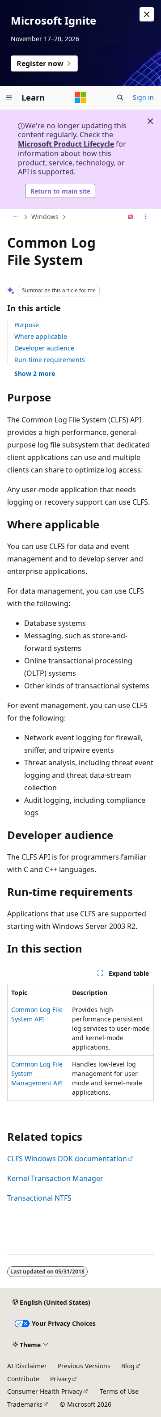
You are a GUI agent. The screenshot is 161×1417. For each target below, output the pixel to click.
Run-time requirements (49, 359)
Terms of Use (119, 1391)
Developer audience (44, 348)
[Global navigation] (9, 97)
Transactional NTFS (39, 1198)
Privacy (60, 1379)
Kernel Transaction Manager (55, 1178)
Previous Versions (84, 1366)
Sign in (143, 97)
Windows (45, 216)
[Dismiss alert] (147, 14)
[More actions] (146, 217)
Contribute (23, 1379)
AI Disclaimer (27, 1366)
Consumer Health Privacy (44, 1391)
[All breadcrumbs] (15, 217)
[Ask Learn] (130, 217)
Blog (128, 1366)
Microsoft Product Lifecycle (66, 144)
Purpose (26, 325)
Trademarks (24, 1404)
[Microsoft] (80, 97)
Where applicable (40, 336)
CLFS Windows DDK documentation (67, 1159)
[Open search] (120, 97)
